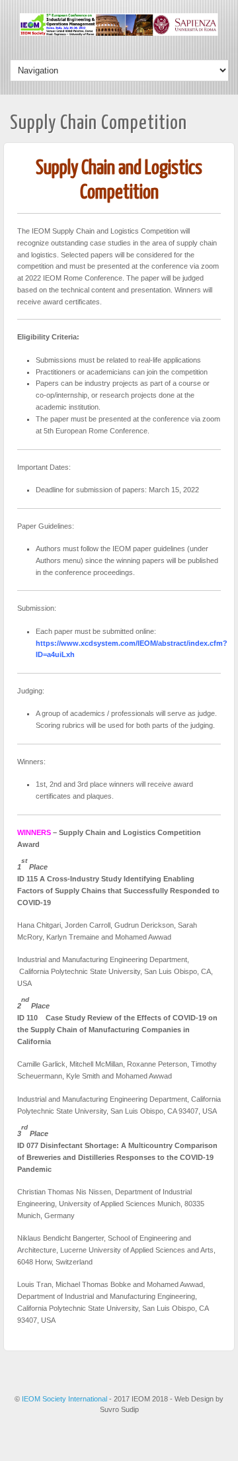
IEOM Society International (65, 1399)
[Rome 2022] (119, 33)
